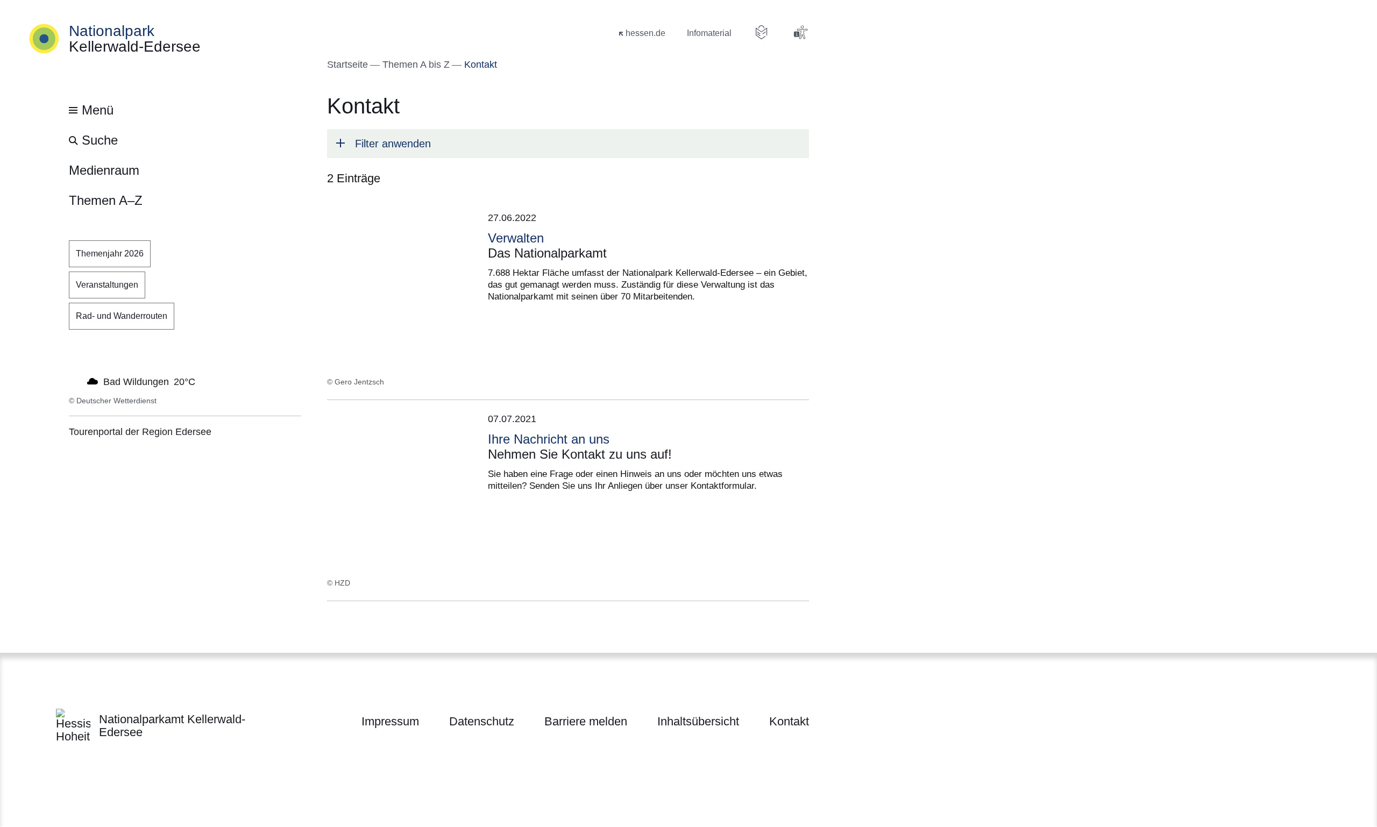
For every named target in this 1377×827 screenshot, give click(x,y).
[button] (568, 144)
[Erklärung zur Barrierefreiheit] (800, 32)
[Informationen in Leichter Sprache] (761, 32)
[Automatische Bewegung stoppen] (75, 381)
